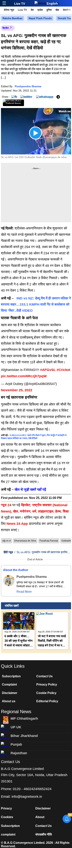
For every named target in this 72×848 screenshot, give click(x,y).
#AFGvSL (48, 370)
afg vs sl (6, 540)
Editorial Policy (47, 701)
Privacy (6, 808)
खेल (57, 9)
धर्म (34, 511)
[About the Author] (9, 580)
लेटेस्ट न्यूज (9, 9)
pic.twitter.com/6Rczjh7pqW (24, 376)
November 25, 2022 (16, 390)
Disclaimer (9, 693)
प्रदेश (40, 9)
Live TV (19, 3)
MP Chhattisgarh (24, 718)
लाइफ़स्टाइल (45, 511)
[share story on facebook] (14, 96)
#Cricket (63, 370)
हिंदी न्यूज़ (8, 552)
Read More (24, 591)
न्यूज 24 (6, 505)
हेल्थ (58, 511)
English (52, 3)
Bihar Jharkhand (24, 736)
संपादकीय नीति (43, 834)
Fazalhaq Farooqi (49, 540)
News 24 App (18, 524)
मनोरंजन (25, 511)
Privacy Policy (46, 684)
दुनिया (49, 9)
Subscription (11, 676)
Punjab (16, 744)
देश (32, 9)
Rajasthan (19, 753)
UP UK (16, 727)
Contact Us (44, 676)
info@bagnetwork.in (27, 797)
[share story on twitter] (26, 96)
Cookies (7, 817)
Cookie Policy (46, 693)
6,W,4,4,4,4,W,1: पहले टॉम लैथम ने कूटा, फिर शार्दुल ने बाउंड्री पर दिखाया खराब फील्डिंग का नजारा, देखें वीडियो (34, 437)
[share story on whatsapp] (44, 96)
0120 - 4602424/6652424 (32, 789)
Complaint (9, 684)
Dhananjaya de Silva (25, 540)
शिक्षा (66, 511)
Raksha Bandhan (12, 18)
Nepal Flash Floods (40, 18)
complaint (8, 834)
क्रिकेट (5, 28)
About (39, 817)
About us (8, 701)
